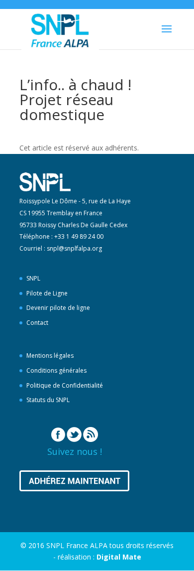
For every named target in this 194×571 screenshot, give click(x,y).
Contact (37, 322)
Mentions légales (50, 355)
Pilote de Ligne (47, 293)
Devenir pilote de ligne (58, 307)
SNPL (33, 278)
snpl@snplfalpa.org (74, 248)
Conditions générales (56, 370)
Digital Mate (119, 557)
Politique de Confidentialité (64, 385)
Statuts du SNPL (48, 400)
